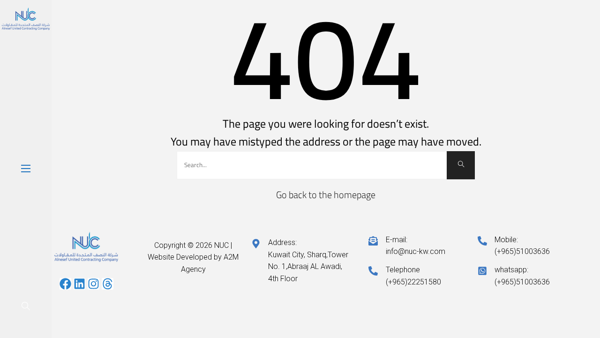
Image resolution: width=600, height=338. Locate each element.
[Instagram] (93, 284)
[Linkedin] (79, 284)
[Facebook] (65, 284)
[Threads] (107, 284)
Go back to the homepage (325, 194)
